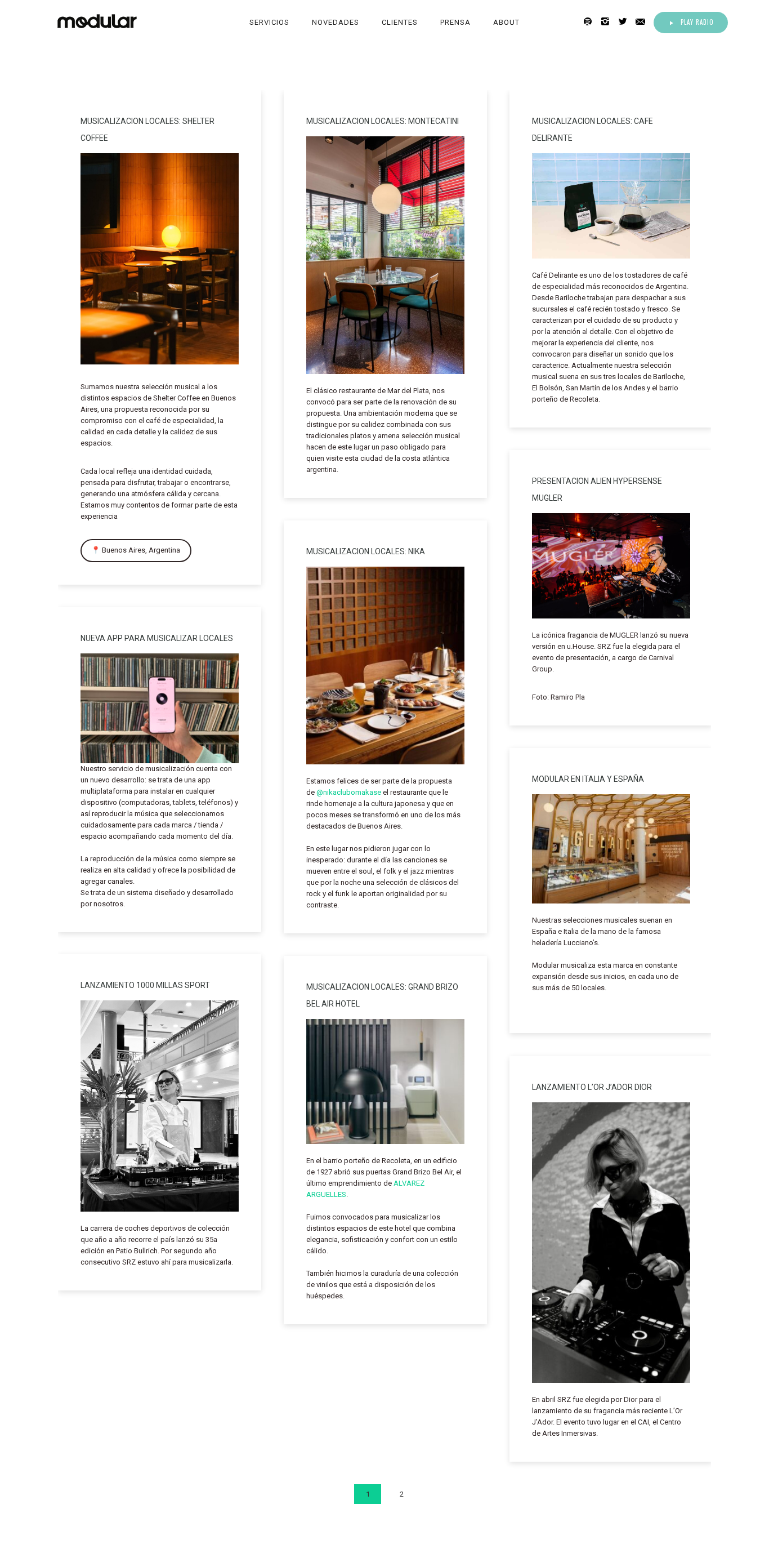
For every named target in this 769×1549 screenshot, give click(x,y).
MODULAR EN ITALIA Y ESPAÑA (588, 779)
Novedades (335, 22)
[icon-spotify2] (590, 21)
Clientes (400, 22)
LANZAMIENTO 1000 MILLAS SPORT (145, 985)
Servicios (269, 22)
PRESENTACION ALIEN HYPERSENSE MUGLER (597, 489)
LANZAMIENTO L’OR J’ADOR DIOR (592, 1087)
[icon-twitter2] (625, 21)
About (506, 22)
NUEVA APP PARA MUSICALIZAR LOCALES (157, 638)
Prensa (455, 22)
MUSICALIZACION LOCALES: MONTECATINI (382, 121)
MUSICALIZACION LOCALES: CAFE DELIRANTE (592, 130)
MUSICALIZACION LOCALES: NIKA (365, 551)
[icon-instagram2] (608, 21)
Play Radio (697, 21)
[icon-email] (643, 21)
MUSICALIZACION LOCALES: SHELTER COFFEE (147, 130)
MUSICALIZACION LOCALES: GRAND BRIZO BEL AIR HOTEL (382, 995)
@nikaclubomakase (348, 792)
